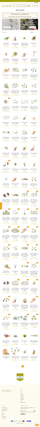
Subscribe (29, 220)
